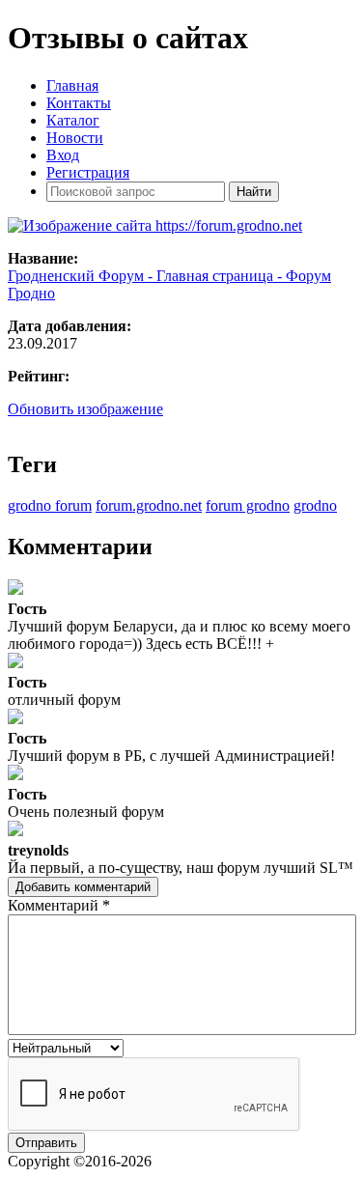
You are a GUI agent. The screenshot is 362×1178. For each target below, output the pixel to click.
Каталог (72, 120)
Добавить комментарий (83, 887)
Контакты (78, 103)
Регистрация (87, 172)
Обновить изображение (85, 409)
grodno (315, 505)
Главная (72, 85)
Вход (62, 155)
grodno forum (50, 505)
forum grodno (248, 505)
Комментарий (59, 905)
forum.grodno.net (149, 505)
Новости (74, 137)
